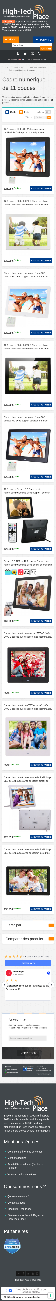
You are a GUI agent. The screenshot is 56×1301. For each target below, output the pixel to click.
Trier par (29, 117)
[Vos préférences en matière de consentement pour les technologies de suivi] (51, 1295)
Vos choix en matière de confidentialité (31, 1290)
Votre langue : (13, 59)
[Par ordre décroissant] (49, 117)
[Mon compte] (17, 53)
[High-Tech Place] (28, 6)
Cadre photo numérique (37, 67)
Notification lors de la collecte (22, 1297)
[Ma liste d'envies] (24, 53)
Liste (26, 112)
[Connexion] (38, 53)
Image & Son (18, 67)
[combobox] (27, 44)
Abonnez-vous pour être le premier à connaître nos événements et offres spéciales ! (28, 1028)
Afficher (40, 112)
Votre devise (32, 59)
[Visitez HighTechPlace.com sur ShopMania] (12, 1240)
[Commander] (31, 53)
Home (6, 67)
